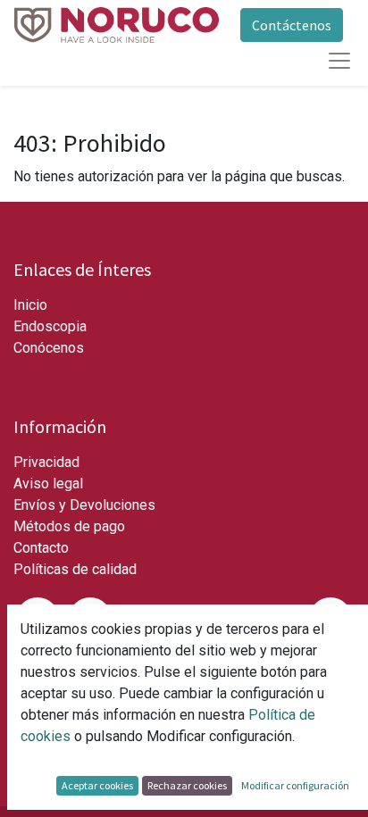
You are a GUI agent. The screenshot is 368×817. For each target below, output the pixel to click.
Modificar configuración (295, 785)
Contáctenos (291, 25)
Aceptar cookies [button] (97, 785)
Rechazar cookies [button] (187, 785)
